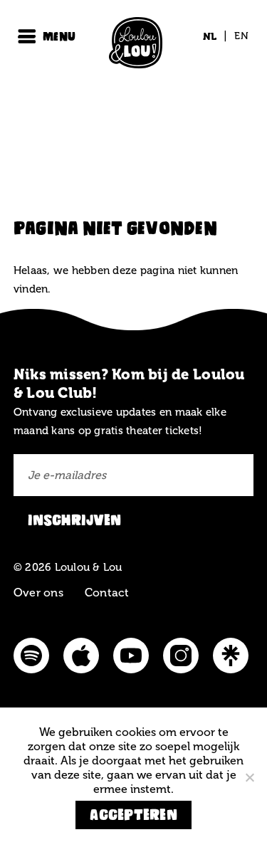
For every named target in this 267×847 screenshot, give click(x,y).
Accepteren (133, 814)
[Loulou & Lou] (133, 45)
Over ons (38, 592)
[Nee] (249, 777)
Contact (107, 592)
